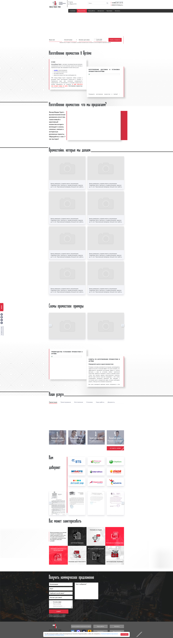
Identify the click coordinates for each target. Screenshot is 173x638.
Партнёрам (109, 10)
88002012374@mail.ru (117, 5)
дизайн (56, 70)
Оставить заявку (115, 448)
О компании (72, 10)
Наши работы (91, 10)
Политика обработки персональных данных (81, 626)
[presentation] (50, 325)
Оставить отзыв (1, 330)
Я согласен (124, 634)
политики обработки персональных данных (102, 42)
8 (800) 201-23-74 (117, 3)
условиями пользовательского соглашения (85, 42)
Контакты (117, 10)
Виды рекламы (81, 10)
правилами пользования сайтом (56, 635)
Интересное (101, 10)
